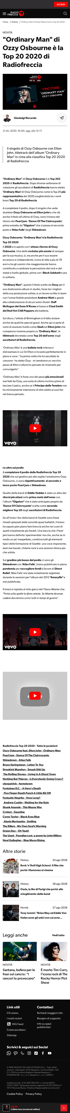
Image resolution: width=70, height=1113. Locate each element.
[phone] (22, 1053)
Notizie (15, 22)
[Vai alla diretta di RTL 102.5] (63, 1108)
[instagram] (29, 1053)
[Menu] (4, 13)
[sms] (16, 1053)
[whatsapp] (9, 1053)
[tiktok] (36, 1053)
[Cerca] (65, 13)
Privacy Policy (34, 1093)
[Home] (15, 13)
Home (5, 22)
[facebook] (43, 1053)
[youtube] (50, 1053)
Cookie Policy (15, 1093)
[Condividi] (62, 117)
